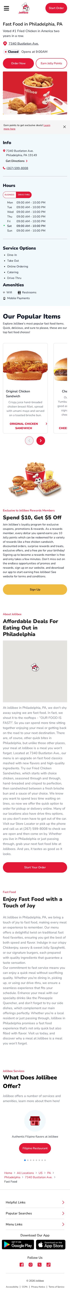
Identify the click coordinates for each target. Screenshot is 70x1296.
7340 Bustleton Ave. (24, 43)
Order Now (18, 63)
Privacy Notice (38, 1286)
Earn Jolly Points (51, 63)
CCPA (25, 1286)
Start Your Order (35, 867)
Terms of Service (56, 1286)
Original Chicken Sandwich (24, 426)
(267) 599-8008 (17, 168)
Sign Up (35, 590)
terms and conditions (31, 576)
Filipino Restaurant (35, 1148)
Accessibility (12, 1286)
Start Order (56, 8)
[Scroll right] (40, 440)
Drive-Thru (24, 194)
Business (9, 194)
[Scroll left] (29, 440)
